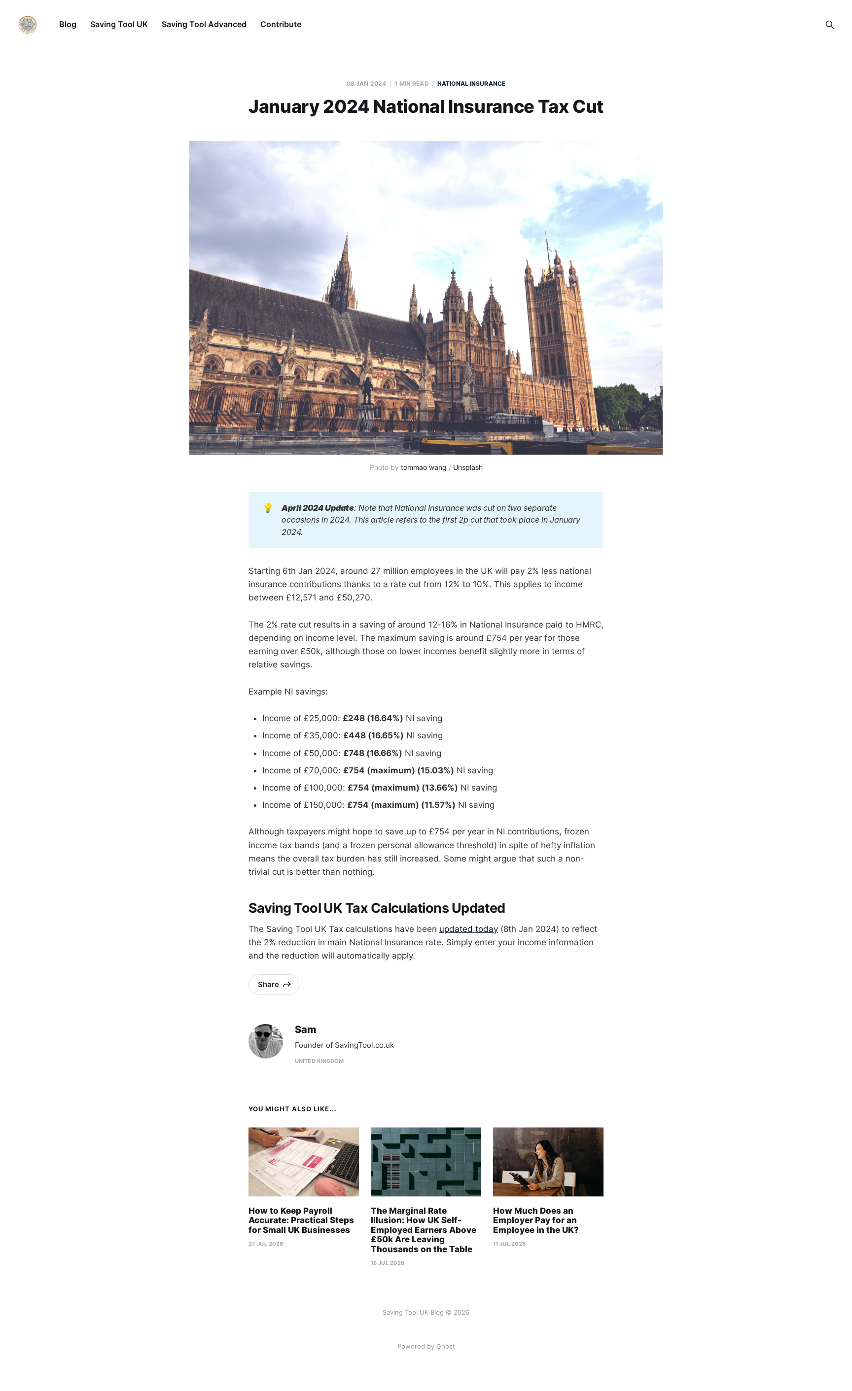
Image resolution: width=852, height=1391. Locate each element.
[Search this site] (829, 24)
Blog (67, 24)
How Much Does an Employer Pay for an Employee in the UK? (536, 1220)
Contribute (280, 24)
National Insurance (471, 83)
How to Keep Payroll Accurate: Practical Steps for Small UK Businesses (301, 1220)
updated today (468, 929)
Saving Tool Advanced (204, 24)
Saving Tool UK (119, 24)
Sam (305, 1029)
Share (268, 984)
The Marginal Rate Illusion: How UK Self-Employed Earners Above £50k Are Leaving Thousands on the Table (423, 1230)
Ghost (445, 1346)
